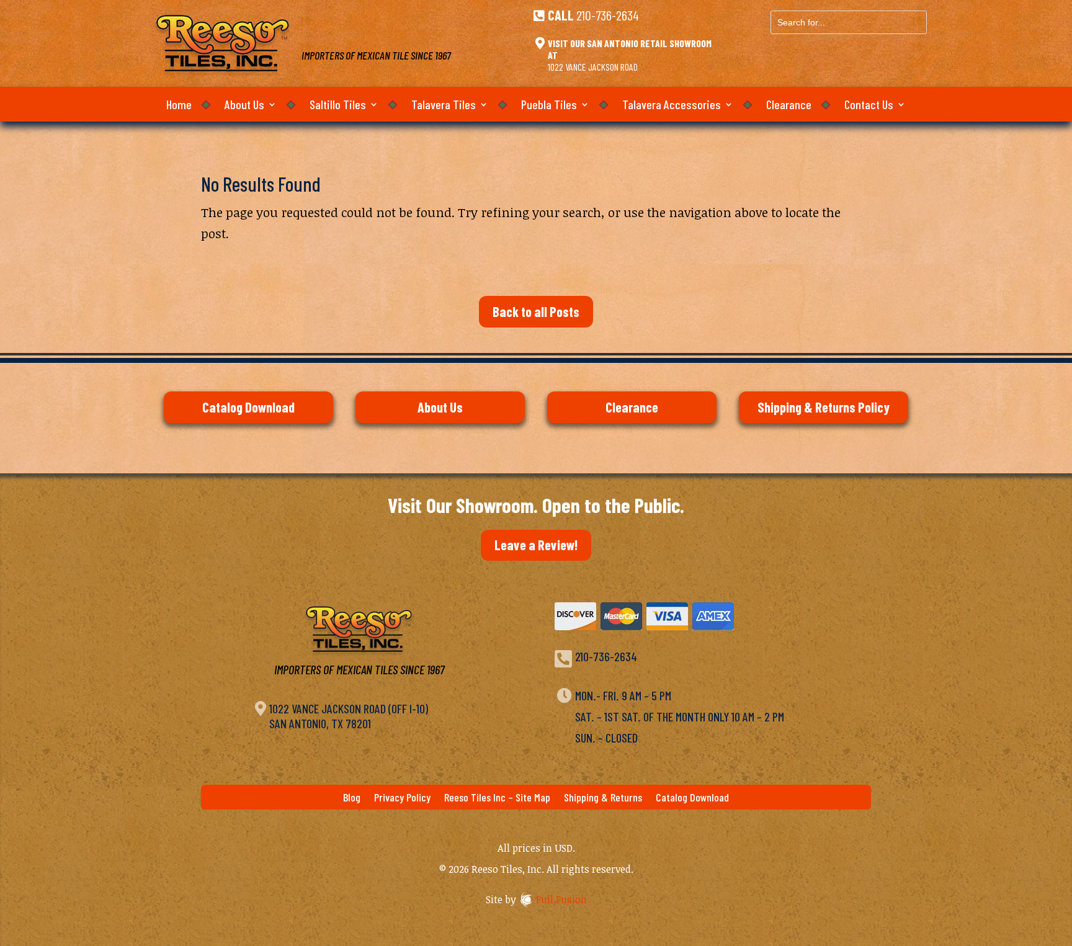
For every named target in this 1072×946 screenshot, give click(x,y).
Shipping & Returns (603, 798)
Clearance (788, 106)
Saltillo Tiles (338, 106)
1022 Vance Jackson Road (593, 67)
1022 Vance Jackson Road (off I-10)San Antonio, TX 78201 (348, 716)
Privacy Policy (402, 798)
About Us (244, 106)
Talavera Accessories (671, 106)
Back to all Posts (536, 311)
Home (179, 106)
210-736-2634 (607, 15)
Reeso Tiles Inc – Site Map (497, 798)
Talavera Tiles (443, 106)
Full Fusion (561, 899)
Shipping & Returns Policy (823, 407)
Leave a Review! (536, 545)
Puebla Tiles (549, 106)
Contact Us (868, 106)
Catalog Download (248, 407)
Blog (351, 798)
